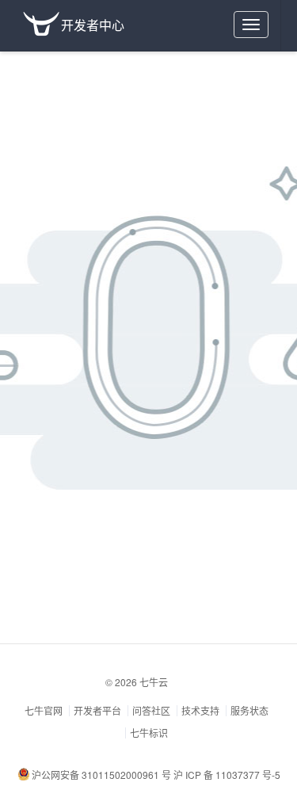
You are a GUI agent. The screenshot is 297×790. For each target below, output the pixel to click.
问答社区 (151, 710)
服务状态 (249, 710)
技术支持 (200, 710)
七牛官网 (44, 710)
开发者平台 (97, 710)
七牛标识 (149, 732)
